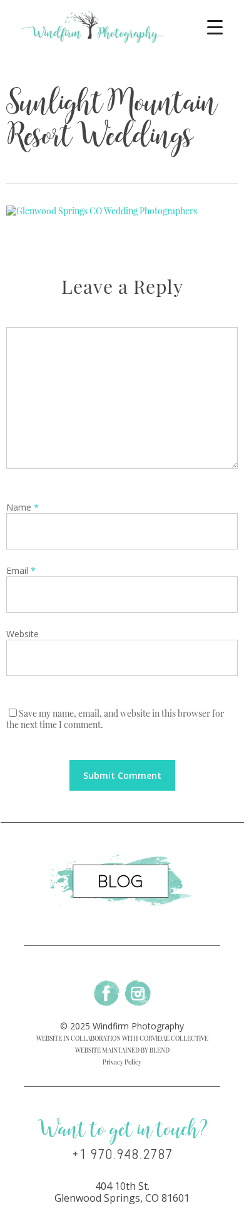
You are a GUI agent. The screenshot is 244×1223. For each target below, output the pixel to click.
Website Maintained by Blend (122, 1050)
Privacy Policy (122, 1062)
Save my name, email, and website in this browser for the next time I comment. (115, 719)
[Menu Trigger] (215, 26)
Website (22, 634)
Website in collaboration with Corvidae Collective (122, 1038)
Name (22, 507)
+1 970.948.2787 (122, 1155)
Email (21, 570)
